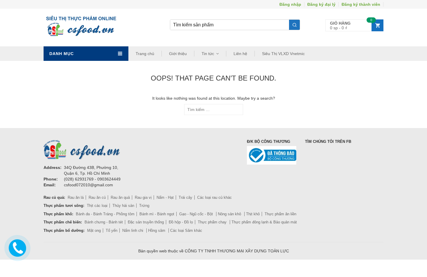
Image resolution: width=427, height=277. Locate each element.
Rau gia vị (143, 197)
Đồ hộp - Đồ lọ (181, 222)
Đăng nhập (290, 4)
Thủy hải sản (123, 205)
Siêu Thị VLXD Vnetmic (283, 53)
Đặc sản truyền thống (146, 222)
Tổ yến (111, 230)
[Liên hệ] (16, 247)
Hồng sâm (157, 230)
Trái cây (185, 197)
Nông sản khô (230, 214)
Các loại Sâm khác (186, 230)
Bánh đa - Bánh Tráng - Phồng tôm (105, 214)
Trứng (144, 205)
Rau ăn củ (97, 197)
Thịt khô (253, 214)
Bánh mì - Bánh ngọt (156, 214)
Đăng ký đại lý (321, 4)
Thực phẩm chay (213, 222)
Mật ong (94, 230)
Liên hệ (240, 53)
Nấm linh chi (133, 230)
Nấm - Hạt (165, 197)
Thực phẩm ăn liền (280, 214)
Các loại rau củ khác (214, 197)
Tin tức (208, 53)
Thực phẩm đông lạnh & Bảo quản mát (264, 222)
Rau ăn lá (76, 197)
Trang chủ (145, 53)
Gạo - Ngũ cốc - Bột (196, 214)
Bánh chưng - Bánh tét (104, 222)
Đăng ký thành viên (361, 4)
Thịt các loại (97, 205)
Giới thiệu (178, 53)
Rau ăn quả (120, 197)
